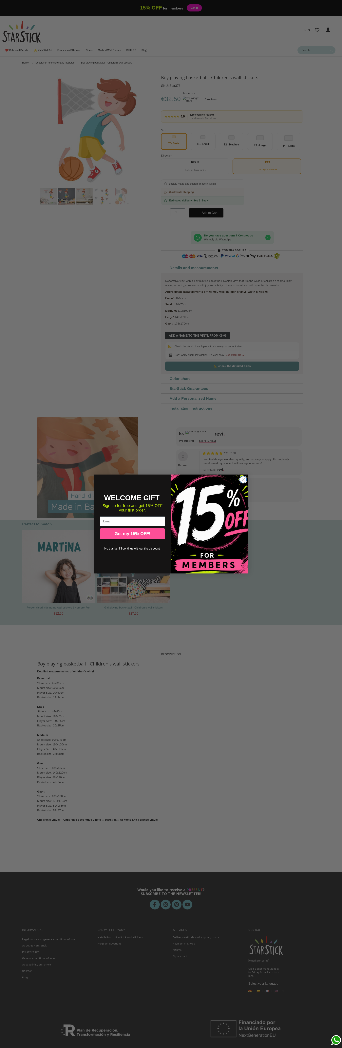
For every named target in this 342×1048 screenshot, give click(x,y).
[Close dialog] (243, 479)
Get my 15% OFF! (132, 533)
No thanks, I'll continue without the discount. (132, 548)
